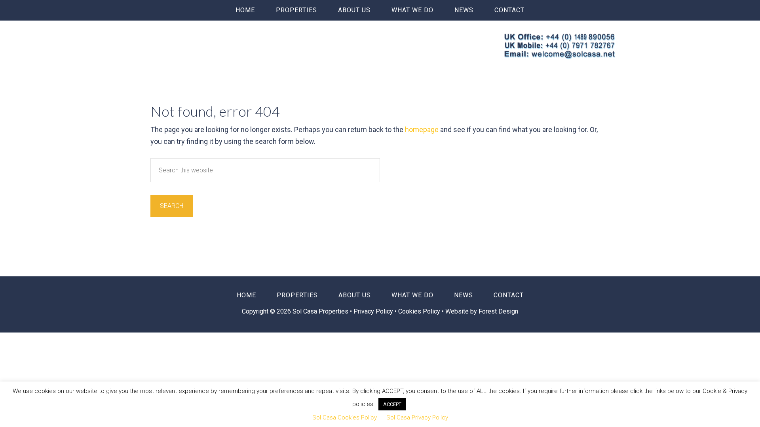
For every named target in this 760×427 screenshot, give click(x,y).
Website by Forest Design (481, 311)
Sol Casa (199, 42)
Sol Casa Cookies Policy (344, 417)
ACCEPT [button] (392, 404)
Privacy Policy (374, 311)
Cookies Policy (419, 311)
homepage (422, 129)
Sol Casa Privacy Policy (417, 417)
